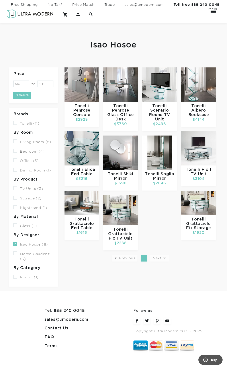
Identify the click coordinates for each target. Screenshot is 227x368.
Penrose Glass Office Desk (120, 115)
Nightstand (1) (33, 207)
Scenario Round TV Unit (159, 115)
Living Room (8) (35, 142)
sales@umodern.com (144, 4)
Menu (213, 9)
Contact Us (56, 328)
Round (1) (29, 277)
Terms (51, 346)
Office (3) (29, 161)
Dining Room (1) (35, 170)
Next (158, 258)
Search (23, 95)
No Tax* (55, 4)
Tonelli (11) (29, 123)
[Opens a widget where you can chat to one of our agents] (210, 360)
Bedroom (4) (32, 151)
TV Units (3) (31, 189)
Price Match (83, 4)
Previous (126, 258)
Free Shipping (24, 4)
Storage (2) (31, 198)
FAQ (49, 337)
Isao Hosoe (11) (34, 244)
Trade (109, 4)
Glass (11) (28, 226)
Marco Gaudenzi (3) (35, 256)
